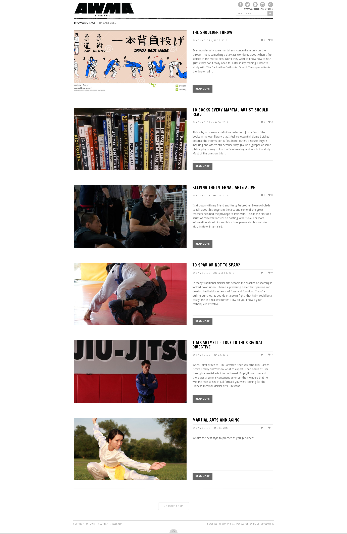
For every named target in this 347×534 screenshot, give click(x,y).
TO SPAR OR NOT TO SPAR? (216, 265)
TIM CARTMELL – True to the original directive (228, 345)
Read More (202, 88)
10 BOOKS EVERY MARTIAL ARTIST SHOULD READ (230, 112)
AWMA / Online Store (258, 8)
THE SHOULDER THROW (212, 32)
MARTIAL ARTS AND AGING (216, 420)
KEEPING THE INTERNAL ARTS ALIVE (224, 187)
